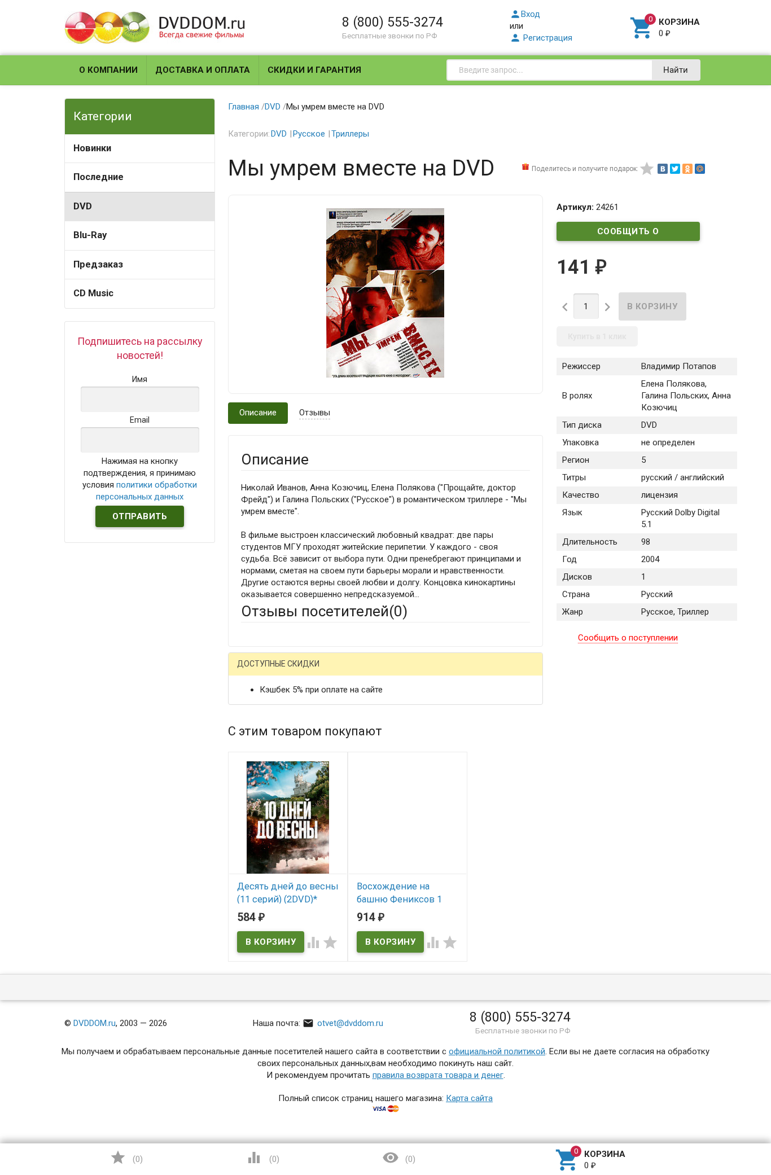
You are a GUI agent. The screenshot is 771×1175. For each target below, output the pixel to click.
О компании (108, 70)
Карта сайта (469, 1098)
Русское (309, 134)
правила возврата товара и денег (438, 1075)
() (126, 1157)
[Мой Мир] (700, 169)
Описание (258, 412)
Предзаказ (98, 264)
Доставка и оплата (202, 70)
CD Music (93, 293)
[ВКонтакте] (663, 169)
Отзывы (314, 412)
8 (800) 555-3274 (392, 22)
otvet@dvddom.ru (343, 1023)
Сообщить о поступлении (628, 233)
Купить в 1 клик (597, 336)
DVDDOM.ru (94, 1023)
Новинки (92, 148)
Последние (98, 177)
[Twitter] (675, 169)
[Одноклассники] (687, 169)
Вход (525, 14)
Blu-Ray (90, 235)
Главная (243, 107)
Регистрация (541, 38)
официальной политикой (497, 1051)
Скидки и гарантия (314, 70)
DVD (82, 206)
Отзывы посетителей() (324, 611)
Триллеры (350, 134)
